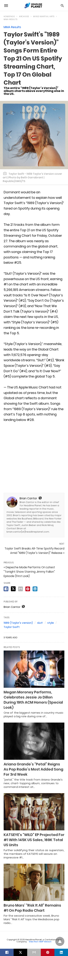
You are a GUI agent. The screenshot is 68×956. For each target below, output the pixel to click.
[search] (62, 5)
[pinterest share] (27, 589)
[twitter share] (13, 588)
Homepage (9, 16)
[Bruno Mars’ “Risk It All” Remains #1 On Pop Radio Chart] (34, 882)
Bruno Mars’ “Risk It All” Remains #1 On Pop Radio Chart (32, 908)
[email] (34, 952)
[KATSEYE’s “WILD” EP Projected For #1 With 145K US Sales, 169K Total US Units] (34, 811)
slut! (40, 623)
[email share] (20, 589)
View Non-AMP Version (40, 941)
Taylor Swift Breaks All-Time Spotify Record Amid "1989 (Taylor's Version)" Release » (34, 550)
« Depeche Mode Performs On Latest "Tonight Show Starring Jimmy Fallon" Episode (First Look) (29, 571)
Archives (24, 16)
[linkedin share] (35, 589)
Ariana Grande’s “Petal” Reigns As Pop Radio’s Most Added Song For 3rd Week (33, 769)
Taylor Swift (12, 627)
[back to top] (59, 941)
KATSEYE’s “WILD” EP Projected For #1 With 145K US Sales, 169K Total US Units (34, 839)
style (50, 623)
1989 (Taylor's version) (18, 623)
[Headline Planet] (34, 5)
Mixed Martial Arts (43, 16)
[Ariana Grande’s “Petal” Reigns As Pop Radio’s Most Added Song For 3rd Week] (34, 741)
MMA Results (10, 19)
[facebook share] (6, 589)
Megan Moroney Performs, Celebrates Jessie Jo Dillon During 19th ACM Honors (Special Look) (33, 700)
